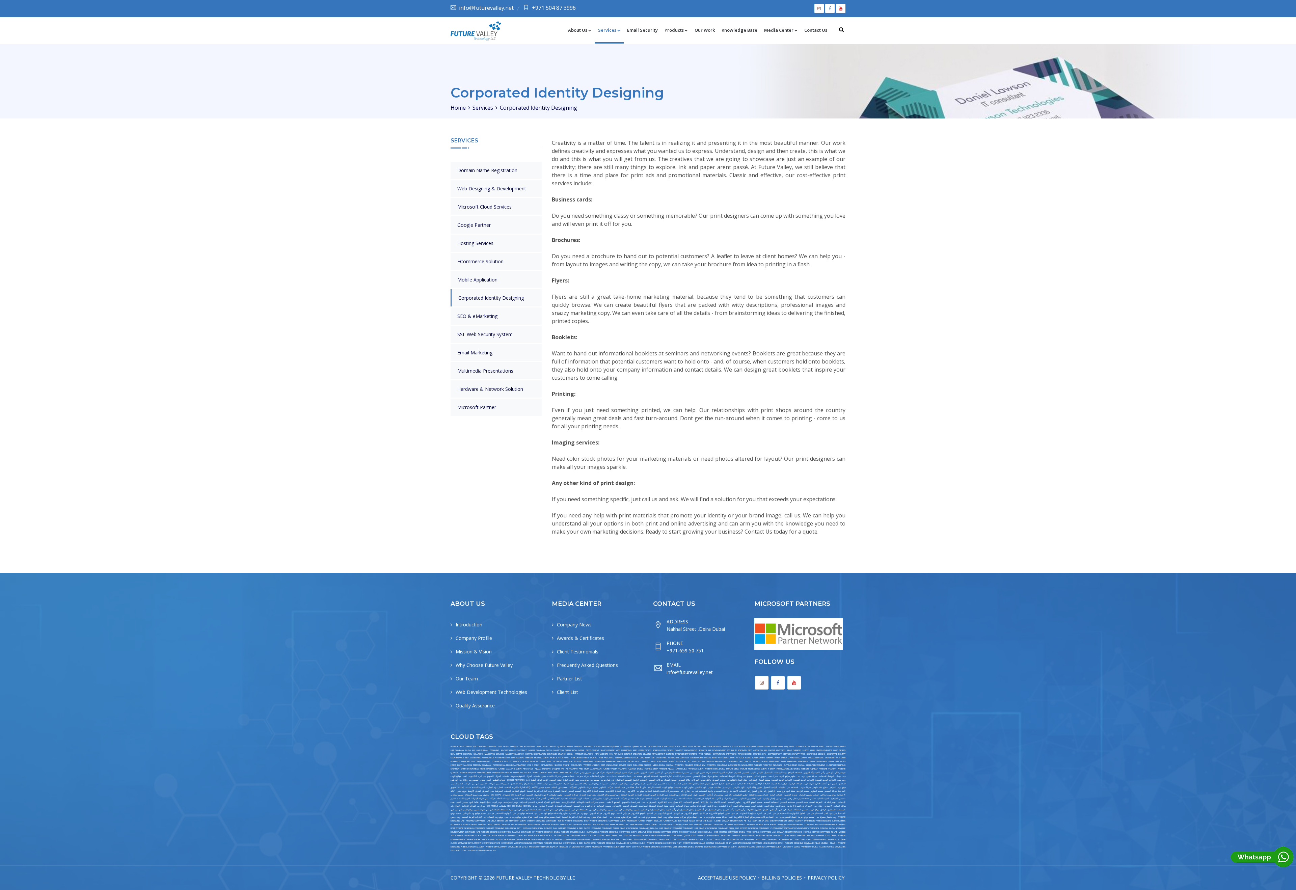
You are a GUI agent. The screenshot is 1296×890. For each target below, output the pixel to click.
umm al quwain (557, 746)
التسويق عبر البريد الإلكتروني (481, 776)
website (758, 765)
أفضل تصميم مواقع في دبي (650, 817)
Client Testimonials (577, 651)
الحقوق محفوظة (518, 776)
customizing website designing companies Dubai (612, 832)
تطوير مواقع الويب (787, 776)
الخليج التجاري (717, 783)
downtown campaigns (724, 754)
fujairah (546, 768)
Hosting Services (475, 243)
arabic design (539, 772)
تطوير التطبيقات (597, 776)
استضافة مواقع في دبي (523, 813)
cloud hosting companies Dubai (687, 839)
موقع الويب (769, 806)
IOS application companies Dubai (570, 835)
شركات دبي (490, 798)
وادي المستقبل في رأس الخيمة (680, 809)
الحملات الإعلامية (762, 783)
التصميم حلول (699, 794)
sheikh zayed (773, 757)
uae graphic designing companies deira (714, 828)
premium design (537, 761)
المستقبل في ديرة (837, 813)
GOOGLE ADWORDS (515, 780)
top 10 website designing (570, 820)
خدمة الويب (781, 806)
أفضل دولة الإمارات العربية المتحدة (487, 787)
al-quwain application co (514, 750)
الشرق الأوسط (474, 791)
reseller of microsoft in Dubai (575, 846)
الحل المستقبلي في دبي (817, 813)
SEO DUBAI (517, 806)
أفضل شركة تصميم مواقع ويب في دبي (716, 817)
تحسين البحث (462, 802)
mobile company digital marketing (546, 750)
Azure (717, 820)
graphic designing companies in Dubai (639, 828)
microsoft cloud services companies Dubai (759, 846)
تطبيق (636, 772)
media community (818, 761)
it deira (771, 768)
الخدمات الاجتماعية (738, 791)
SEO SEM (527, 806)
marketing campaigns (593, 761)
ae (745, 820)
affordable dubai (522, 772)
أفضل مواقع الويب (459, 776)
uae (500, 746)
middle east (634, 761)
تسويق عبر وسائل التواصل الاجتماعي (735, 776)
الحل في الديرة (764, 813)
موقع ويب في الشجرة (578, 813)
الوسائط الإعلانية (568, 798)
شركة (789, 809)
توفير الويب (497, 802)
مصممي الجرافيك (838, 798)
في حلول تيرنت (607, 780)
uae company (457, 750)
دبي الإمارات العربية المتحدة (655, 794)
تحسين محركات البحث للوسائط (590, 802)
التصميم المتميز (575, 791)
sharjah (514, 746)
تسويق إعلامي (760, 776)
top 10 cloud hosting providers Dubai (724, 839)
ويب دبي (801, 776)
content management (686, 750)
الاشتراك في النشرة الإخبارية (800, 806)
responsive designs (816, 754)
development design (701, 757)
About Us (577, 30)
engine (566, 765)
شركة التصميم (831, 791)
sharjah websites (674, 765)
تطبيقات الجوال (502, 776)
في (784, 809)
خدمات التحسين (791, 794)
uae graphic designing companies (676, 828)
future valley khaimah (614, 768)
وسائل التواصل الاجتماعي (829, 776)
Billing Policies (781, 877)
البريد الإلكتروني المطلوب (750, 798)
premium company (482, 765)
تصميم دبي (637, 776)
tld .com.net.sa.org (758, 820)
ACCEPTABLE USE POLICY (727, 877)
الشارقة (750, 809)
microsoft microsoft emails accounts (667, 746)
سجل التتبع (731, 783)
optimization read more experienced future (483, 768)
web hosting (817, 746)
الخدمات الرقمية (640, 780)
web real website (572, 761)
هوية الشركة (568, 783)
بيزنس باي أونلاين (715, 794)
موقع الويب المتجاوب (618, 783)
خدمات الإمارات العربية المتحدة (660, 798)
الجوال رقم (455, 806)
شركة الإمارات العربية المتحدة (470, 798)
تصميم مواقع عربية (806, 817)
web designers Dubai (683, 846)
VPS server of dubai (515, 820)
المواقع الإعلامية (469, 806)
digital (593, 757)
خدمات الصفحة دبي (683, 798)
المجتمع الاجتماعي (691, 802)
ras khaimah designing (488, 750)
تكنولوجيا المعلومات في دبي (743, 813)
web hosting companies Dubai (729, 832)
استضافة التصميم (771, 802)
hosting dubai (541, 757)
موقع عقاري (461, 791)
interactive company (678, 757)
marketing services (494, 754)
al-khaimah (571, 768)
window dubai (695, 768)
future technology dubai (753, 768)
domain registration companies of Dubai (715, 846)
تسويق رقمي (585, 772)
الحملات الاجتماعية (745, 783)
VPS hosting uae (601, 824)
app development (716, 750)
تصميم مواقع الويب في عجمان (556, 809)
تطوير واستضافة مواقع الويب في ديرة (551, 813)
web (653, 761)
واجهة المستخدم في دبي (701, 791)
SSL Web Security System (485, 334)
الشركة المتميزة (543, 802)
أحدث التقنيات (725, 806)
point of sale (737, 757)
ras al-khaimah (527, 746)
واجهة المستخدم (721, 791)
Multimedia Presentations (485, 371)
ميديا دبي (481, 806)
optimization (645, 750)
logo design (839, 750)
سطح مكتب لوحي (820, 787)
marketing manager (616, 761)
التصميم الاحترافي (527, 802)
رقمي (789, 798)
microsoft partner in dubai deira (608, 846)
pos (529, 765)
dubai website (483, 761)
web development (580, 757)
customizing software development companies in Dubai (799, 828)
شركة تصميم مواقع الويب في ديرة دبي (468, 809)
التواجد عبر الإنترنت (702, 798)
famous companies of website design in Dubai (536, 832)
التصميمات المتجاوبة (563, 806)
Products (674, 30)
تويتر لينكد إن (830, 802)
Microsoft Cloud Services (484, 207)
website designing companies (541, 820)
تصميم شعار (798, 798)
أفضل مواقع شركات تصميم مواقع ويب (680, 817)
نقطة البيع (790, 791)
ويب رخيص (455, 817)
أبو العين (659, 772)
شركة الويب (808, 783)
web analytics (606, 757)
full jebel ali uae (642, 765)
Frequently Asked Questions (587, 665)
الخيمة (651, 772)
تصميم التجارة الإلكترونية (593, 791)
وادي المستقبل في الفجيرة (653, 809)
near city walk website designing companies (649, 846)
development (592, 750)
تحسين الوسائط (604, 806)
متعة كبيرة (591, 794)
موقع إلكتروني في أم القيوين (602, 813)
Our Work (705, 30)
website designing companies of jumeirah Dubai (621, 843)
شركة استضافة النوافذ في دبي (499, 809)
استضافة (797, 809)
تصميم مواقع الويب (741, 806)
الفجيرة (758, 809)
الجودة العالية (823, 798)
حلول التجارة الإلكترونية (737, 780)
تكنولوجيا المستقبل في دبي (499, 813)
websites (711, 765)
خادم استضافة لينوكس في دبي (528, 809)
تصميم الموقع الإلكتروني (752, 802)
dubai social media (574, 750)
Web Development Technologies (491, 692)
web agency (705, 754)
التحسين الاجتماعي (621, 806)
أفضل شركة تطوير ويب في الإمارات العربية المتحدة (585, 817)
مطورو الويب (596, 798)
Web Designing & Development (491, 188)
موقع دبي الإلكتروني (635, 791)
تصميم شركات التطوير (588, 787)
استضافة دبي (792, 787)
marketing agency (515, 754)
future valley (803, 746)
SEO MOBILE (492, 806)
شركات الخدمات (463, 783)
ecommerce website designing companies (522, 843)
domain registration (732, 820)
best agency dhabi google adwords (766, 750)
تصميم (805, 809)
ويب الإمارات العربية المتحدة (539, 791)
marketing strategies (797, 761)
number (689, 765)
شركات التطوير (606, 787)
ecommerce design (519, 761)
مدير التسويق (488, 791)
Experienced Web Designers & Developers (824, 820)
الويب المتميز (700, 787)
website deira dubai (715, 768)
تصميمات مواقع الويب (598, 783)
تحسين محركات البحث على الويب (618, 798)
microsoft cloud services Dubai (695, 832)
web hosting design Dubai (643, 824)
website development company (494, 824)
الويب (753, 772)
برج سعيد (781, 791)
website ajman (666, 768)
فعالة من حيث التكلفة (624, 787)
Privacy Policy (826, 877)
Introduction (469, 624)
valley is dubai (513, 768)
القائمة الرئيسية (568, 802)
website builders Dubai (573, 832)
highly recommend (815, 765)
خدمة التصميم (802, 802)
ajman (570, 746)
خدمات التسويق (719, 780)
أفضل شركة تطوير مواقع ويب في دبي (521, 817)
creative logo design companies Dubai (658, 832)
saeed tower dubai (755, 757)
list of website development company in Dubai (535, 824)
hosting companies (475, 820)
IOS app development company (830, 824)
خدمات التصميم (624, 776)
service (622, 765)
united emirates (824, 750)
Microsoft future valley (639, 820)
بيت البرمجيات (780, 772)
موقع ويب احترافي (837, 787)
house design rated (836, 746)
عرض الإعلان (686, 794)
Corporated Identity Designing (491, 298)
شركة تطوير (811, 776)
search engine (607, 750)
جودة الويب (652, 783)
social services (816, 757)
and (581, 768)
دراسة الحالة (542, 783)
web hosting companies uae (761, 832)
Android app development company (795, 824)
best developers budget (560, 772)
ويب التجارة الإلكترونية (615, 791)
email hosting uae (619, 824)
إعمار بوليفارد (769, 798)
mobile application (559, 757)
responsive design (665, 761)
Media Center (778, 30)
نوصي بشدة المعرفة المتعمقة (661, 806)
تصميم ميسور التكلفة (541, 787)
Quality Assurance (475, 705)
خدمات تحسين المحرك (809, 794)
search (558, 765)
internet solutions (584, 754)
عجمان (765, 809)
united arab (809, 750)
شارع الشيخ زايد (755, 791)
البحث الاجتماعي (546, 806)
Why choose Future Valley (484, 665)
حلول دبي (818, 806)
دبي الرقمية (712, 806)
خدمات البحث (776, 794)
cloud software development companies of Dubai (819, 839)
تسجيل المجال (670, 780)
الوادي (760, 772)
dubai (506, 746)
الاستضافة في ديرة (579, 809)
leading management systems (658, 754)
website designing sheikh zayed (574, 828)
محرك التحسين (699, 776)
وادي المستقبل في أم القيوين (708, 809)
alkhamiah (625, 746)
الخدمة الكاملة (720, 802)
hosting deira (651, 768)
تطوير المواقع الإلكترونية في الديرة (715, 813)
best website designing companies (468, 828)
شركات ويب (805, 787)
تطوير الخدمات (680, 783)
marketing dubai (777, 761)
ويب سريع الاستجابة (473, 794)
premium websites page (627, 757)
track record (745, 754)
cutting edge (790, 765)
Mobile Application (477, 279)
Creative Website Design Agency (786, 820)
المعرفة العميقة (815, 802)
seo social (681, 761)
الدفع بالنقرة (568, 780)
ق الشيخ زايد (769, 791)
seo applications (696, 761)
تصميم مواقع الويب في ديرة (627, 809)
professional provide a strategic (509, 765)
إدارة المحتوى (665, 776)
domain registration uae (789, 832)
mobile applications (766, 824)
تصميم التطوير (817, 791)
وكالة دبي (463, 780)
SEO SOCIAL (496, 794)
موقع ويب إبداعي (828, 794)
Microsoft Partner (476, 407)
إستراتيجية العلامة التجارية (522, 798)
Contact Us (815, 30)
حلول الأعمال (640, 787)
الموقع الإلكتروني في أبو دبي (685, 813)
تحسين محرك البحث (682, 776)
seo (466, 757)
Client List (567, 692)
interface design (720, 757)
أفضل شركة (541, 798)
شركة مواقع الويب (637, 783)
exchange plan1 (686, 820)
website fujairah (809, 768)
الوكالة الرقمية (795, 783)
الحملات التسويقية (503, 791)
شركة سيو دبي (582, 776)
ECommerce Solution (480, 261)
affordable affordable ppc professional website (507, 757)
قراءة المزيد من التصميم (584, 806)
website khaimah (827, 768)
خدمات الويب (583, 798)
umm (586, 768)
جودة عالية (640, 798)
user (629, 765)
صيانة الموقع (529, 783)
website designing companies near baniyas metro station (525, 839)
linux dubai (681, 768)
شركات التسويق (571, 794)
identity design (760, 761)
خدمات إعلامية (464, 787)
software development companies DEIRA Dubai (646, 839)
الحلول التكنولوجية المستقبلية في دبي (789, 813)
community (576, 765)
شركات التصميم (656, 780)
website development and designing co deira (474, 746)
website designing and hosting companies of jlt (707, 843)
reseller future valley (665, 820)
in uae (643, 746)
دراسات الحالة (503, 798)
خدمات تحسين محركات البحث (560, 776)
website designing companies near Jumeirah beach (810, 843)
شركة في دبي (598, 772)
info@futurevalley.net (486, 7)
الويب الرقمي (739, 787)
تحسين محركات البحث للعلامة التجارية (662, 791)
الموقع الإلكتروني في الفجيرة (659, 813)
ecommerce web (500, 761)
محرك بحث (773, 776)
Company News (574, 624)
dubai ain (470, 750)
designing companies (744, 824)
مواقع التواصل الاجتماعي (834, 806)
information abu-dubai (788, 768)
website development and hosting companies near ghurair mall (588, 839)
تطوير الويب (687, 787)
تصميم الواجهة (802, 791)
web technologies (772, 765)
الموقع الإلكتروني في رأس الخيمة (631, 813)
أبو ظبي (829, 772)
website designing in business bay (503, 828)
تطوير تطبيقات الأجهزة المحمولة (548, 794)
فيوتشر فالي (840, 772)
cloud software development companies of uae (475, 843)
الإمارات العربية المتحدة (722, 772)
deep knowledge (609, 765)
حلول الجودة (485, 802)
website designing (583, 746)
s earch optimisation (542, 765)
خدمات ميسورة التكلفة (758, 794)
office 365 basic (704, 820)
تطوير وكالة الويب (754, 787)
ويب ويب (841, 780)
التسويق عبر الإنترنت (524, 794)
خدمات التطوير (499, 780)
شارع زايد (685, 791)
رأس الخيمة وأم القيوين (814, 772)
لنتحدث (582, 794)
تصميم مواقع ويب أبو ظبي (474, 813)
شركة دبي (726, 787)
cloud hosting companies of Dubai (478, 850)
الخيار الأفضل (554, 798)
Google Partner (474, 225)
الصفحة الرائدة (654, 787)
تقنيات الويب (757, 806)
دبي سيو (475, 783)
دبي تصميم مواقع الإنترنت (608, 794)
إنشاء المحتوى (555, 780)
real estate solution (461, 754)
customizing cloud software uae (675, 824)
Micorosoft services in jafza (543, 846)
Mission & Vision (474, 651)
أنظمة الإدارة (820, 783)
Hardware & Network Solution (490, 389)
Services (607, 30)
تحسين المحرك (730, 798)
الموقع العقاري (518, 791)
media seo (833, 761)
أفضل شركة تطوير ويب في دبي (623, 817)
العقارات (753, 780)
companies (475, 757)
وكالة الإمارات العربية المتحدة (518, 787)
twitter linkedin (591, 765)
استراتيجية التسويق (638, 806)
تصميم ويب (474, 780)
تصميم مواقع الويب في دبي (601, 809)
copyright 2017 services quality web (786, 754)
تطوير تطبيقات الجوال (536, 776)
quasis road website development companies (707, 835)
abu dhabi (542, 746)
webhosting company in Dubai (575, 824)
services (703, 750)
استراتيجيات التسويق (631, 802)
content (645, 761)
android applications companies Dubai (503, 835)
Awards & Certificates (580, 638)
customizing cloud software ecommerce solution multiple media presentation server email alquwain (741, 746)
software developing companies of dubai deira (769, 839)
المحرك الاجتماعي (698, 806)
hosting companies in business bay (539, 828)
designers (732, 761)
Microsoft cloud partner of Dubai (800, 846)
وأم (732, 809)
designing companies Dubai (605, 828)
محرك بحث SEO (675, 802)
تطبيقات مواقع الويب (671, 787)
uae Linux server (495, 820)
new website (601, 754)
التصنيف (737, 772)
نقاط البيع (473, 802)
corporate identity (836, 754)
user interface (832, 757)
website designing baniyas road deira (816, 835)
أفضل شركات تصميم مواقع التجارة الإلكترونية (754, 817)
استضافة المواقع (795, 772)
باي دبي (728, 794)
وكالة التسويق (684, 780)
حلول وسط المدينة (779, 783)
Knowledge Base (739, 30)
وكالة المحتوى (517, 783)
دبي (780, 809)
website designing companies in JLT (664, 843)
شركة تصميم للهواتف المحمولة (619, 772)
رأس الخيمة (740, 809)
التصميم (745, 772)
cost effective (647, 757)
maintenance (457, 757)
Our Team (467, 678)
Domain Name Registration (487, 170)
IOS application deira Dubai (538, 835)
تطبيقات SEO (505, 806)
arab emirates (794, 750)
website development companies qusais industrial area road (763, 835)
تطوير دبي (832, 783)
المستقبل (768, 772)
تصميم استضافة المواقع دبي (677, 772)
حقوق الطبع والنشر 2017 (699, 783)
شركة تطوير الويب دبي (700, 772)
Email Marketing (474, 352)
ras (562, 768)
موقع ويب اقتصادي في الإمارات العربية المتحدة (482, 817)
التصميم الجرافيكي (624, 780)
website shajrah (468, 772)
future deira (732, 768)
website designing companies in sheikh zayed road (570, 843)
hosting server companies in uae (820, 832)
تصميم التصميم (502, 783)
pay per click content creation (626, 754)
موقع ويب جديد (582, 780)
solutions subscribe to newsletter (735, 765)
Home (458, 107)
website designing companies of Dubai (713, 824)
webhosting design (502, 772)
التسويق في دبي (649, 802)
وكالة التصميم (581, 783)
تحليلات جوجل (714, 787)
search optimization (663, 750)
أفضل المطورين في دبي (785, 817)
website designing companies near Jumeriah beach (758, 843)
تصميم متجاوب (457, 794)
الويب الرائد (542, 780)
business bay (759, 754)
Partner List (569, 678)
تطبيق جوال (712, 776)
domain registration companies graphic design (549, 754)
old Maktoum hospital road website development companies (650, 835)
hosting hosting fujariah (606, 746)
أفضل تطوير (485, 780)
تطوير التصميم (555, 783)
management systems (686, 754)
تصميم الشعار (764, 780)
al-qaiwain (595, 768)
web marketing (623, 750)
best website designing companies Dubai (604, 820)
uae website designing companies (752, 828)
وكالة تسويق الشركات (701, 780)
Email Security (642, 30)
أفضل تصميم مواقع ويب (549, 817)
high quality (745, 761)
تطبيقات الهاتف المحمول (774, 787)
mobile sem (699, 765)
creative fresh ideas (716, 761)
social (801, 765)
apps (635, 750)
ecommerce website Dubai (464, 824)
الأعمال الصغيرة (560, 791)
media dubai (659, 765)
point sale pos (464, 765)
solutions (478, 754)
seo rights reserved (737, 750)
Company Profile (474, 638)
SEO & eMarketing (477, 316)
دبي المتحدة (674, 794)
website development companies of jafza (507, 846)
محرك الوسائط (682, 806)
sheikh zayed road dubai (794, 757)
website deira (484, 772)
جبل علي (709, 802)
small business (554, 761)
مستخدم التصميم (787, 802)
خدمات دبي (611, 776)
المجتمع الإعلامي (613, 802)
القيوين (644, 772)
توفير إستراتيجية (511, 802)
